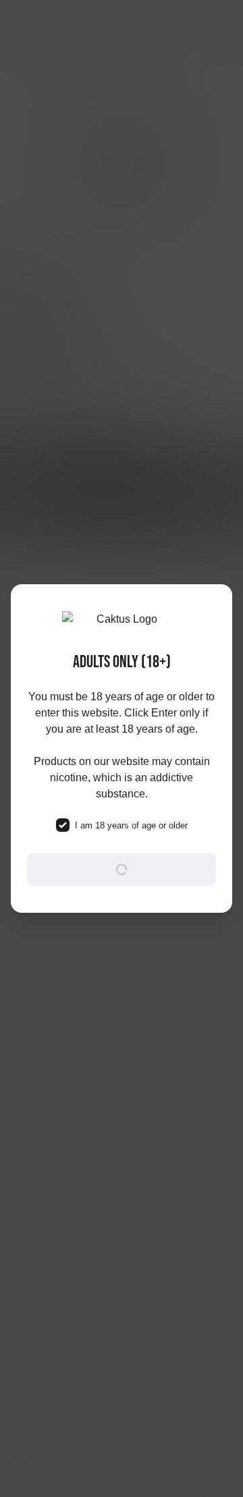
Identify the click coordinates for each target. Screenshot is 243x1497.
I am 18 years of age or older (131, 825)
